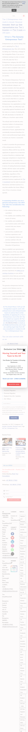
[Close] (24, 350)
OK (14, 10)
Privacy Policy (24, 2)
